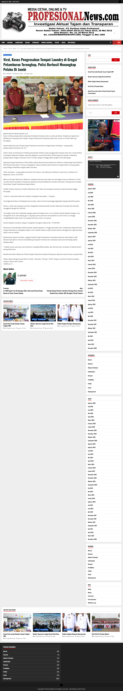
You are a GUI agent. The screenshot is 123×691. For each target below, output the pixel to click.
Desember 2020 (92, 348)
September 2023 (92, 284)
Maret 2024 (91, 260)
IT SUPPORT (8, 73)
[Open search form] (110, 42)
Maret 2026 (91, 209)
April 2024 (91, 256)
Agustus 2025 (91, 237)
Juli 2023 (90, 288)
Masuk (89, 593)
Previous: (23, 290)
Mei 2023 (90, 292)
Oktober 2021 (91, 328)
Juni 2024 (90, 248)
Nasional (10, 42)
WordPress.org (92, 603)
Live (119, 42)
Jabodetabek (19, 42)
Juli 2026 (90, 193)
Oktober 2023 (91, 280)
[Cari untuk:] (100, 112)
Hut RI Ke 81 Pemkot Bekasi (95, 86)
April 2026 (91, 205)
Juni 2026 (90, 197)
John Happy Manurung (10, 328)
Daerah (27, 42)
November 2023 (92, 276)
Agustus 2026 (92, 189)
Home (3, 42)
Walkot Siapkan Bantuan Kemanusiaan (69, 324)
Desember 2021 (92, 320)
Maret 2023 (91, 296)
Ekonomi (90, 364)
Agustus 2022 (91, 304)
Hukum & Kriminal (46, 42)
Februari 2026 (92, 213)
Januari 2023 (91, 300)
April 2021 (90, 340)
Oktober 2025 (91, 228)
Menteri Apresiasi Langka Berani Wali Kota (41, 325)
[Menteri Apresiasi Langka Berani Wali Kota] (43, 312)
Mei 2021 (90, 336)
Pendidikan (35, 42)
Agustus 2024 (91, 240)
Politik (57, 42)
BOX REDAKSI (71, 42)
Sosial (63, 42)
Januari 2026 (91, 217)
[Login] (120, 1)
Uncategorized (7, 55)
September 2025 (92, 233)
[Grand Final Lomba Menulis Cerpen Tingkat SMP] (16, 312)
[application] (104, 169)
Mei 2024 (90, 252)
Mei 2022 (90, 316)
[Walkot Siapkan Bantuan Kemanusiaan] (70, 312)
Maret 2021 (91, 344)
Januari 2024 (91, 268)
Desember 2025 (92, 221)
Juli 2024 (90, 244)
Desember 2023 (92, 272)
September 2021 (92, 332)
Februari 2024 (92, 264)
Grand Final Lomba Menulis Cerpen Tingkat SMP (14, 325)
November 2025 (92, 225)
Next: (65, 290)
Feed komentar (92, 599)
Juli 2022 (90, 308)
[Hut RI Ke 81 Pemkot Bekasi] (106, 622)
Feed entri (91, 596)
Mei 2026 (90, 201)
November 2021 (92, 324)
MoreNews (73, 689)
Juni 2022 (90, 312)
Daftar (89, 589)
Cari (89, 55)
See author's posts (26, 280)
